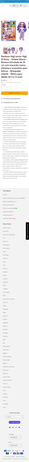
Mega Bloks (5, 309)
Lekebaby (5, 289)
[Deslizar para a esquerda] (1, 50)
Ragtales (5, 353)
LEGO (4, 285)
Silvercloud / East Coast (8, 366)
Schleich (5, 363)
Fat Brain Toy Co (7, 228)
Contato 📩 (6, 194)
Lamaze (5, 275)
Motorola (5, 326)
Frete (2, 82)
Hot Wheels (6, 255)
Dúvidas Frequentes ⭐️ (8, 215)
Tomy (4, 390)
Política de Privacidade (8, 205)
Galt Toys (5, 241)
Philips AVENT (6, 346)
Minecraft (5, 316)
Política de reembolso (20, 456)
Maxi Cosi (5, 302)
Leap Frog (5, 282)
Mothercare (5, 322)
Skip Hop (5, 373)
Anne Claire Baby (11, 456)
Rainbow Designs (7, 356)
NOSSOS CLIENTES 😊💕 (9, 218)
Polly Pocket (6, 349)
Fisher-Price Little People (9, 234)
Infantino (5, 258)
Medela (4, 305)
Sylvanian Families (7, 380)
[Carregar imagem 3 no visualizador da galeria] (22, 50)
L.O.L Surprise (6, 292)
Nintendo (5, 336)
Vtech (4, 407)
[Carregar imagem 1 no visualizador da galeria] (7, 50)
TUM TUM (5, 397)
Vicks (4, 400)
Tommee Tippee (7, 387)
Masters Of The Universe (9, 299)
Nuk (4, 343)
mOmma (5, 319)
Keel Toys (5, 268)
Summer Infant (6, 377)
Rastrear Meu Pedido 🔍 (8, 211)
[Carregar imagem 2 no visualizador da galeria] (14, 50)
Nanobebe (5, 333)
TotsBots (5, 393)
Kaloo (4, 265)
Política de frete (24, 458)
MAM (4, 295)
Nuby (4, 339)
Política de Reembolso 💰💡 (10, 201)
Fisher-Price (6, 231)
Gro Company (6, 248)
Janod (4, 261)
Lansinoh (5, 278)
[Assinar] (22, 417)
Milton (4, 312)
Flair (4, 238)
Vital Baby (5, 404)
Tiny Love (5, 383)
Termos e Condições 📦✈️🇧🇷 (10, 208)
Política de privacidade (7, 458)
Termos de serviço (16, 458)
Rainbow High (6, 360)
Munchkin (5, 329)
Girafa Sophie (6, 245)
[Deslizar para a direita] (27, 50)
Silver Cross (6, 370)
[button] (3, 6)
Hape (4, 251)
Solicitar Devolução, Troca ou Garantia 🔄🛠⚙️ (14, 198)
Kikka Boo (5, 272)
